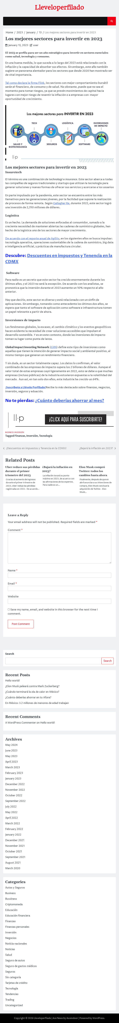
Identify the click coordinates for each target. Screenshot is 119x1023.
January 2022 (13, 834)
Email (12, 584)
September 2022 (15, 801)
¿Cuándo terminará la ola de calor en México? (32, 692)
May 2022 (11, 812)
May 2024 (11, 745)
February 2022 (14, 829)
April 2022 (11, 818)
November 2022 (15, 790)
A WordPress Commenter (20, 722)
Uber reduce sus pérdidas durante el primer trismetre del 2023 (22, 471)
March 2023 (12, 767)
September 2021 (15, 857)
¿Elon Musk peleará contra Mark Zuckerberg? (32, 686)
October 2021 (13, 851)
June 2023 (11, 750)
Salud (8, 955)
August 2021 (12, 862)
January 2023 (13, 778)
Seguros (10, 971)
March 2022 (12, 823)
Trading (9, 1000)
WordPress (98, 1018)
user (35, 45)
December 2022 (15, 784)
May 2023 (11, 756)
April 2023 (11, 762)
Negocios (10, 938)
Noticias (10, 949)
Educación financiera (17, 915)
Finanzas (20, 436)
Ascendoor (72, 1018)
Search (9, 654)
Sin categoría (13, 977)
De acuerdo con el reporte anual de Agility (32, 238)
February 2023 (14, 773)
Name (13, 570)
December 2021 (14, 840)
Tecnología (45, 436)
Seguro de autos (15, 960)
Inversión (19, 432)
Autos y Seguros (15, 887)
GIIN (54, 347)
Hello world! (12, 680)
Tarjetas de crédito (16, 983)
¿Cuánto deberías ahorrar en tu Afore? (28, 697)
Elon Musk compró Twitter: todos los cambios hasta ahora (93, 471)
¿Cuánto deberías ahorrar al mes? (69, 401)
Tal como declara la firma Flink (24, 83)
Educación (11, 910)
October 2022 (13, 795)
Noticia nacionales (16, 943)
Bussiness (11, 899)
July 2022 (11, 806)
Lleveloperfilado (59, 7)
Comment (15, 530)
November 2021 (14, 846)
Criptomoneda (14, 904)
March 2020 (12, 868)
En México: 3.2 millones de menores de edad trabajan (37, 703)
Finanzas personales (17, 927)
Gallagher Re (61, 203)
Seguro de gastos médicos (21, 966)
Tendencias (11, 994)
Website (13, 596)
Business (9, 432)
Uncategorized (14, 1005)
